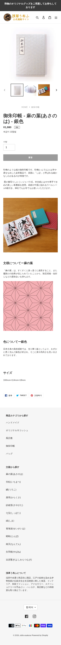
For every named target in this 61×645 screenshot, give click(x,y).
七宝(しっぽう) (13, 513)
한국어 (29, 607)
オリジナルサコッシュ (17, 430)
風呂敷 (9, 438)
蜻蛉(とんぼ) (12, 536)
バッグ (9, 453)
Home (24, 107)
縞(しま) (10, 520)
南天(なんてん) (13, 544)
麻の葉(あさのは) (14, 474)
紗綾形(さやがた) (14, 505)
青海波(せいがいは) (15, 528)
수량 (5, 142)
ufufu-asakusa (25, 635)
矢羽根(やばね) (13, 552)
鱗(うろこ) (11, 489)
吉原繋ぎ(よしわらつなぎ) (19, 559)
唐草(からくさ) (13, 497)
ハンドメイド (12, 422)
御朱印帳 (10, 446)
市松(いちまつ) (13, 482)
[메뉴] (56, 17)
